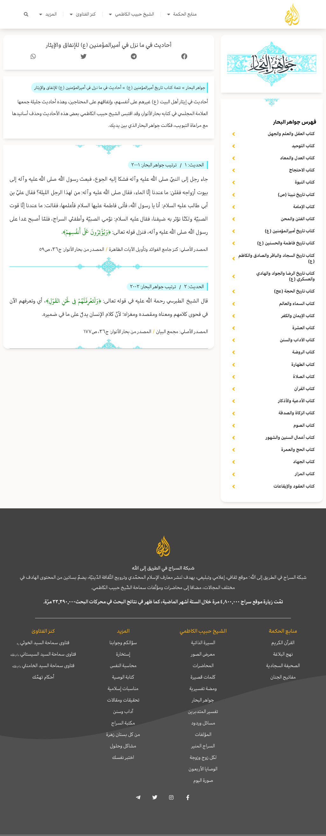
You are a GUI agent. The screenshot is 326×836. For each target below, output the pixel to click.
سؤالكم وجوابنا (123, 642)
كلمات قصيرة (203, 677)
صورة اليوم (203, 780)
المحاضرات (203, 665)
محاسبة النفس (123, 665)
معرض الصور (203, 654)
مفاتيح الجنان (283, 677)
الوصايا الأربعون (202, 769)
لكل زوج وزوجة (203, 757)
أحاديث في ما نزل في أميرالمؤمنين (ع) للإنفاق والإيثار (109, 45)
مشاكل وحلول (123, 746)
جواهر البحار (203, 700)
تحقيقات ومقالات (123, 700)
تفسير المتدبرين (203, 711)
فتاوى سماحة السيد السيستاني (43, 654)
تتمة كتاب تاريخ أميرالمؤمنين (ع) (153, 87)
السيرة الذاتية (203, 642)
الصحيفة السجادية (283, 665)
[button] (26, 14)
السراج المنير (203, 746)
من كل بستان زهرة (123, 734)
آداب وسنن (123, 711)
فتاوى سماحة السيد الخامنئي (43, 665)
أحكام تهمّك (43, 677)
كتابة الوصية (123, 677)
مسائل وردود (203, 723)
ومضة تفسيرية (203, 688)
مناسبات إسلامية (123, 688)
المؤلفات (203, 734)
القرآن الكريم (282, 642)
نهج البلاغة (283, 654)
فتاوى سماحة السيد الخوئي (43, 642)
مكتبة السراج (123, 723)
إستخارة (123, 654)
